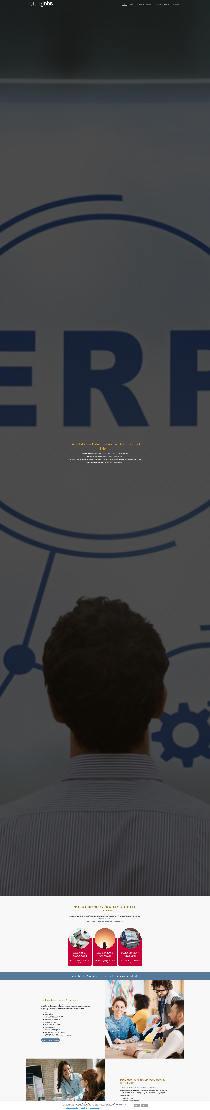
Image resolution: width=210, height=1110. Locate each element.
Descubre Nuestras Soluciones (50, 1040)
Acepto (137, 1105)
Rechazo (144, 1105)
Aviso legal (84, 1108)
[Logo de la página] (40, 4)
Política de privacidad (72, 1108)
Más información (95, 1108)
